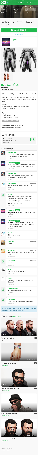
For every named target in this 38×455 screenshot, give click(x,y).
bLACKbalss (12, 299)
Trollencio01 (11, 261)
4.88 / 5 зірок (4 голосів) (7, 89)
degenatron (15, 39)
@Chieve (10, 223)
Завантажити (20, 29)
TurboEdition (12, 183)
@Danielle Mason (13, 165)
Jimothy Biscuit (13, 288)
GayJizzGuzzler (12, 250)
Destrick (10, 278)
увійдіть (20, 308)
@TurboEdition (12, 212)
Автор (17, 162)
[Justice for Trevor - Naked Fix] (19, 60)
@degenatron (12, 235)
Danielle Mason (12, 152)
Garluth (10, 269)
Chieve (10, 194)
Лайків (17, 85)
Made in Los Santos (6, 450)
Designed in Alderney (7, 448)
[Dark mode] (33, 2)
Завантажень (8, 85)
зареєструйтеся (30, 308)
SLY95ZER (11, 241)
